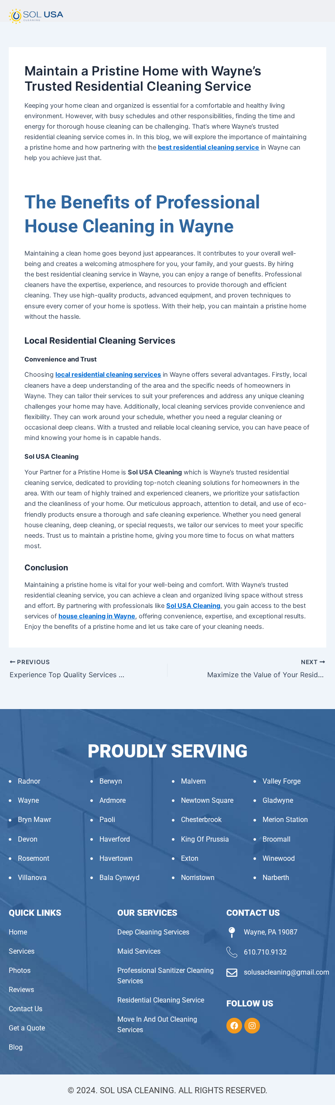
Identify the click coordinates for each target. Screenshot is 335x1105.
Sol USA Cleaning (193, 606)
